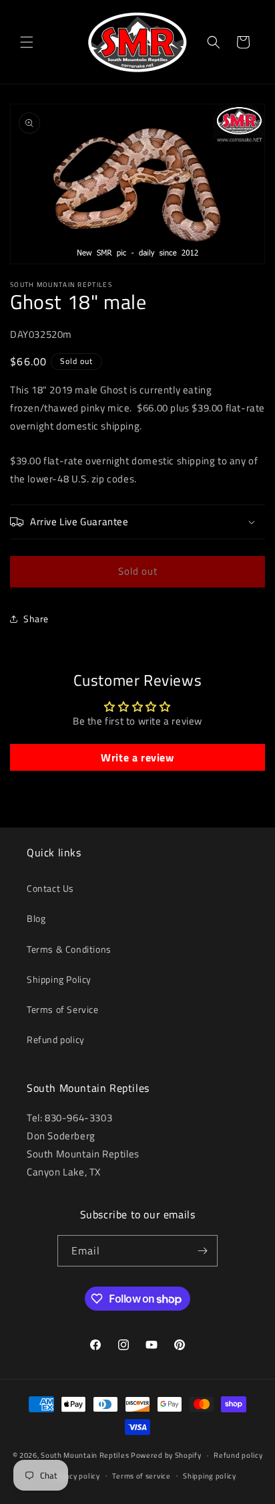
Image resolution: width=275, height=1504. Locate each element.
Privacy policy (75, 1476)
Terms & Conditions (69, 949)
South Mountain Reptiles (85, 1455)
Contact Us (50, 888)
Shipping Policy (59, 979)
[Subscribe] (202, 1250)
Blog (36, 918)
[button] (26, 42)
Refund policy (56, 1039)
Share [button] (36, 619)
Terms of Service (63, 1009)
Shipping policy (209, 1476)
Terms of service (141, 1476)
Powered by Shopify (166, 1455)
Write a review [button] (137, 757)
